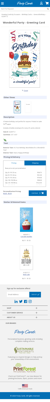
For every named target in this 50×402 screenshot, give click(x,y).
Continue (35, 193)
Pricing (14, 163)
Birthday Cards (27, 14)
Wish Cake (26, 275)
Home (25, 5)
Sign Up (34, 294)
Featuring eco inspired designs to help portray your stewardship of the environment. (25, 358)
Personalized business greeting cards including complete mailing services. (25, 340)
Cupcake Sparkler (26, 237)
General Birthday (39, 14)
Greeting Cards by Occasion (11, 14)
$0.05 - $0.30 (7, 194)
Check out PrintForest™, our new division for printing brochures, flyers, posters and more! (25, 377)
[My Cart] (47, 4)
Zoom (26, 91)
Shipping (35, 163)
